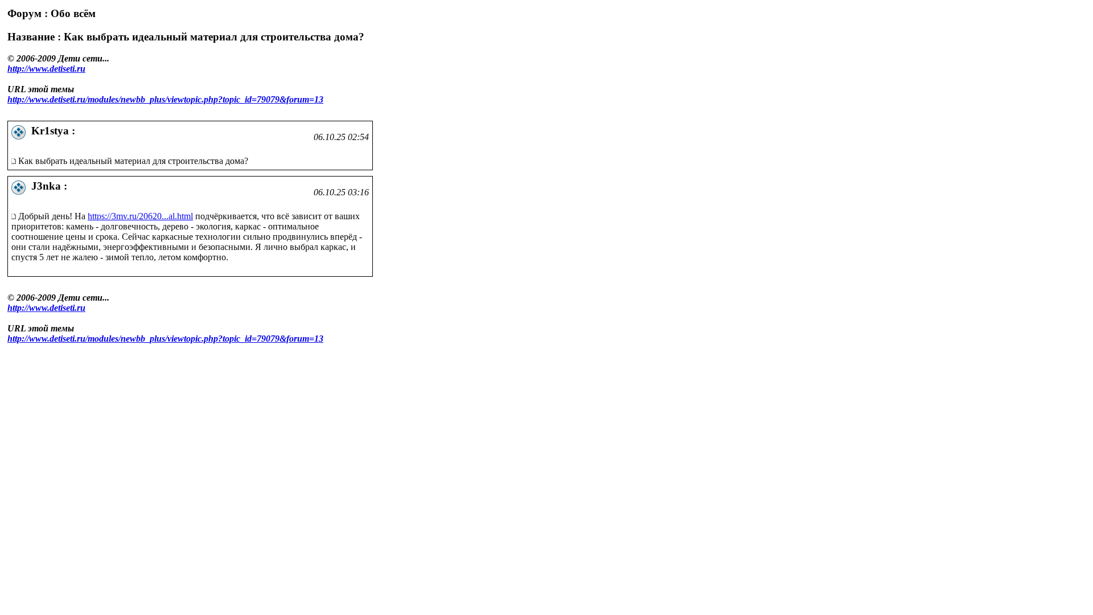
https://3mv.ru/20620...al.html (140, 216)
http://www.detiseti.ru (46, 68)
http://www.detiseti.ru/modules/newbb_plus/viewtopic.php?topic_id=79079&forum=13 (165, 99)
